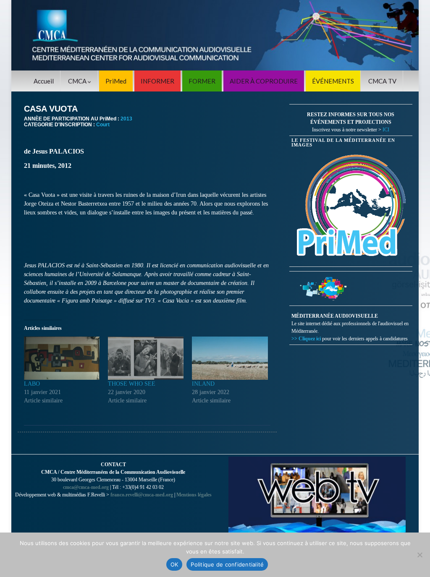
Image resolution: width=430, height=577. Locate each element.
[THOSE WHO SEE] (146, 358)
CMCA (78, 81)
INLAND (203, 384)
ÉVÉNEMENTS (333, 81)
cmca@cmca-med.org (86, 487)
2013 (126, 119)
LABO (32, 384)
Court (103, 125)
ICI (386, 130)
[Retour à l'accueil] (215, 35)
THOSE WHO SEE (131, 384)
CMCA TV (382, 81)
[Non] (419, 555)
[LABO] (62, 358)
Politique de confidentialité (227, 564)
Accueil (44, 81)
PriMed (115, 81)
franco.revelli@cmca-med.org (141, 495)
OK (174, 564)
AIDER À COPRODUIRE (264, 81)
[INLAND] (229, 358)
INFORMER (157, 81)
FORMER (202, 81)
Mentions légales (194, 495)
